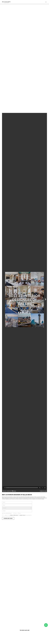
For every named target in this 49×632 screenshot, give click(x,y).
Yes (16, 513)
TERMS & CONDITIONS (14, 515)
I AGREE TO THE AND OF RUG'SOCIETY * (18, 515)
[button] (46, 2)
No (20, 513)
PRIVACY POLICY (22, 515)
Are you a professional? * (7, 513)
